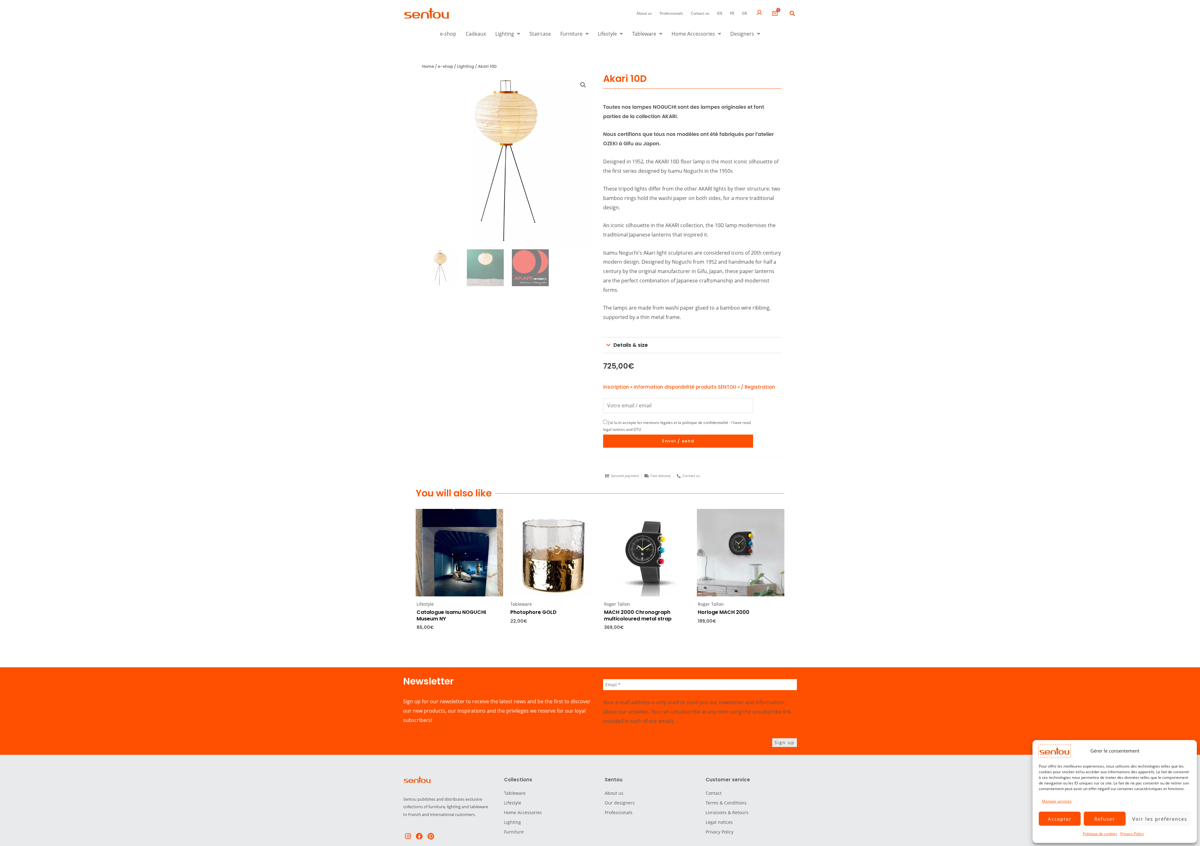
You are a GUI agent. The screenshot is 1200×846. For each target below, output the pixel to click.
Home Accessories (693, 33)
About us (644, 13)
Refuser (1104, 819)
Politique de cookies (1100, 833)
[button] (792, 13)
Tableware (644, 33)
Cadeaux (476, 33)
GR (744, 13)
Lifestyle (607, 33)
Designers (742, 33)
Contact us (700, 13)
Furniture (571, 33)
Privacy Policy (1132, 833)
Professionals (671, 13)
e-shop (448, 33)
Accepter (1060, 819)
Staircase (540, 33)
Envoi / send (678, 441)
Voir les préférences (1159, 819)
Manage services (1057, 801)
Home (428, 66)
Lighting (504, 33)
